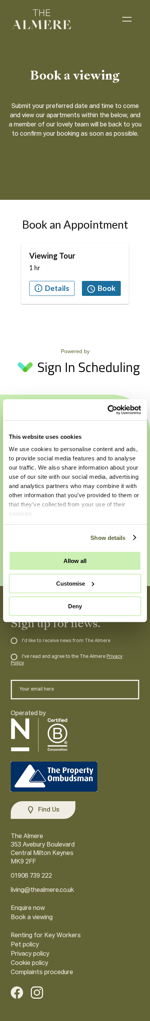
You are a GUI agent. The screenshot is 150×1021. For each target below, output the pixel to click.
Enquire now (28, 908)
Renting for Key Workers (46, 936)
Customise (70, 583)
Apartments (98, 19)
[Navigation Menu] (127, 19)
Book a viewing (32, 918)
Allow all (75, 561)
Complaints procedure (42, 973)
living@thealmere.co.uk (42, 890)
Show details (107, 537)
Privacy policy (30, 954)
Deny (75, 606)
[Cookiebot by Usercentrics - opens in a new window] (108, 410)
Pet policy (25, 945)
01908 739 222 (31, 876)
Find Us (49, 810)
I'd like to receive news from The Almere (65, 641)
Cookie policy (29, 963)
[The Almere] (41, 19)
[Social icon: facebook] (17, 994)
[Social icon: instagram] (37, 994)
